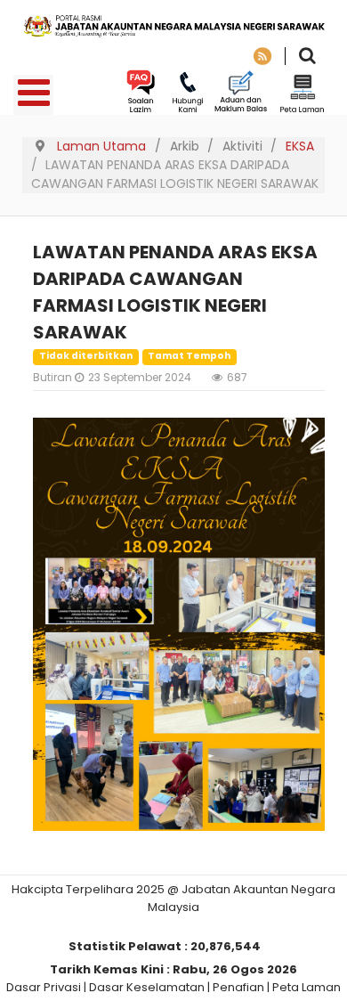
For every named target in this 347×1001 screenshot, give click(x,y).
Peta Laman (306, 987)
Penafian (238, 987)
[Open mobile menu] (33, 95)
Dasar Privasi (43, 987)
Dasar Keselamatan (147, 987)
